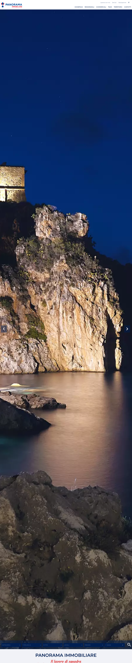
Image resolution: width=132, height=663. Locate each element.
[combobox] (11, 645)
